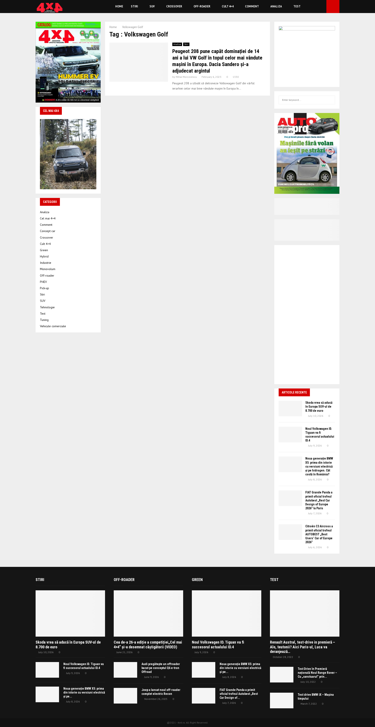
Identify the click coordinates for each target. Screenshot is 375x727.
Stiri (134, 6)
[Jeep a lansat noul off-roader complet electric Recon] (125, 696)
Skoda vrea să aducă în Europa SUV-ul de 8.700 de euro (318, 406)
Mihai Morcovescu (186, 76)
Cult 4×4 (228, 6)
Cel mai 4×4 (48, 218)
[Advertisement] (307, 314)
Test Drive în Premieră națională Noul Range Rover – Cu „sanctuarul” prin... (317, 672)
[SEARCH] (330, 100)
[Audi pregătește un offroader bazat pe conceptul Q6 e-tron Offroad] (125, 670)
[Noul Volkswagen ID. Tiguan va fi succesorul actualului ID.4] (290, 434)
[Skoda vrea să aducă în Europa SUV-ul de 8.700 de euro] (290, 408)
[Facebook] (317, 6)
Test (297, 6)
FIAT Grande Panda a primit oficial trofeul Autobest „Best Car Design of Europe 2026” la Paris (318, 500)
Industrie (45, 263)
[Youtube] (321, 6)
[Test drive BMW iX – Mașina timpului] (281, 700)
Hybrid (44, 256)
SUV (152, 6)
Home (119, 6)
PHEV (43, 282)
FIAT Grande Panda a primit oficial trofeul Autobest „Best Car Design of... (239, 693)
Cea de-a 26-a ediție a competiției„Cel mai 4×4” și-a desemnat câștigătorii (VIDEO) (148, 644)
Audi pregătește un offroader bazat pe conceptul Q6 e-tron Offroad (160, 668)
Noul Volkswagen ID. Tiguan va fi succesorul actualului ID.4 (218, 644)
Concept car (47, 231)
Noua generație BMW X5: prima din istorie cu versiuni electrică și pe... (84, 692)
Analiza (276, 6)
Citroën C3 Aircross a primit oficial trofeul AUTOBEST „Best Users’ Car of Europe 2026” (319, 534)
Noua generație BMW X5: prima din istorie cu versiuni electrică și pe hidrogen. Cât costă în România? (319, 466)
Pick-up (44, 288)
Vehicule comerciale (53, 326)
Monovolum (47, 269)
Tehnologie (47, 307)
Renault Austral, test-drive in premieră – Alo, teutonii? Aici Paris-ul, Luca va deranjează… (302, 647)
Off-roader (202, 6)
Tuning (44, 320)
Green (44, 250)
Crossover (174, 6)
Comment (252, 6)
